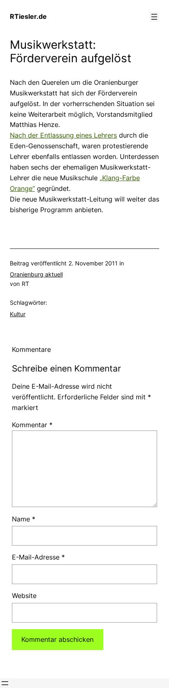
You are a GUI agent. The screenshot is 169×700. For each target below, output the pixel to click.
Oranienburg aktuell (36, 274)
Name (23, 519)
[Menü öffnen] (154, 17)
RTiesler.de (28, 16)
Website (24, 595)
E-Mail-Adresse (38, 557)
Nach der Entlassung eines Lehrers (63, 135)
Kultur (17, 313)
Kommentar (32, 425)
